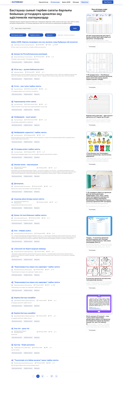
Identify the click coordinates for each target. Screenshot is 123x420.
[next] (56, 376)
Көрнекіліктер (43, 2)
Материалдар (55, 2)
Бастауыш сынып (17, 35)
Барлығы (50, 35)
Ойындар (76, 2)
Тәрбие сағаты (35, 35)
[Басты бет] (17, 2)
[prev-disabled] (33, 376)
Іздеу (75, 28)
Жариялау (84, 2)
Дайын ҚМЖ (66, 2)
